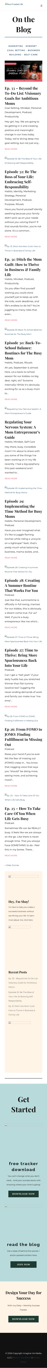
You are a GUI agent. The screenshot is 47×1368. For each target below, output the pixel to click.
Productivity (12, 116)
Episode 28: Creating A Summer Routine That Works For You (22, 585)
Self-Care (31, 54)
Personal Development (27, 521)
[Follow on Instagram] (23, 1344)
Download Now (23, 1194)
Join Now (23, 1264)
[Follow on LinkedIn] (29, 1344)
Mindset (31, 46)
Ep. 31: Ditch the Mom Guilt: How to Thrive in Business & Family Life (21, 1010)
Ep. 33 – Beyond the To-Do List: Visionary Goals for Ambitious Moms (23, 982)
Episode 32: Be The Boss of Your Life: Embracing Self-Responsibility (21, 996)
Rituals (20, 204)
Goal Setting (16, 50)
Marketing (15, 46)
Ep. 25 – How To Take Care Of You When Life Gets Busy (23, 813)
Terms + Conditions (22, 1357)
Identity (18, 191)
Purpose (9, 204)
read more (11, 149)
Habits (8, 191)
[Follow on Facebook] (18, 1344)
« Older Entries (12, 865)
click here (28, 920)
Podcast (27, 112)
